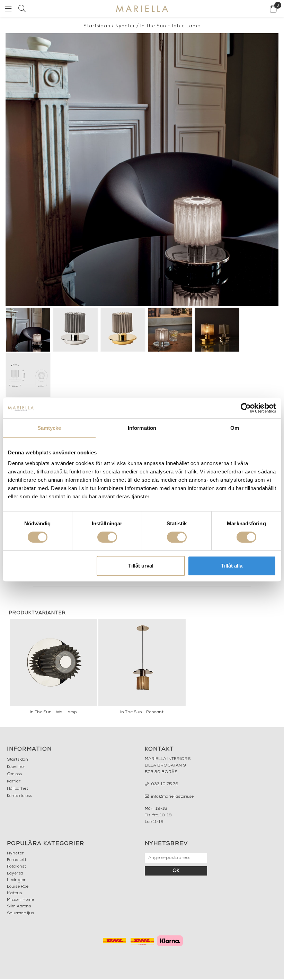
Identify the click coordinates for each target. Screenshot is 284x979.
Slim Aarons (19, 906)
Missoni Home (20, 900)
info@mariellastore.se (172, 797)
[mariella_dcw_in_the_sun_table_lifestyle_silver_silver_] (142, 169)
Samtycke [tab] (49, 428)
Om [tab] (234, 428)
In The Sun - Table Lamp (170, 26)
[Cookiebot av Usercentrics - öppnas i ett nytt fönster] (245, 408)
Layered (15, 873)
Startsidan (96, 26)
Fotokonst (16, 866)
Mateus (14, 893)
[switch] (107, 537)
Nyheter (125, 26)
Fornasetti (17, 860)
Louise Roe (17, 887)
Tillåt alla (231, 566)
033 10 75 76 (164, 784)
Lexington (17, 880)
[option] (53, 668)
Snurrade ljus (20, 913)
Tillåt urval (140, 566)
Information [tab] (142, 428)
